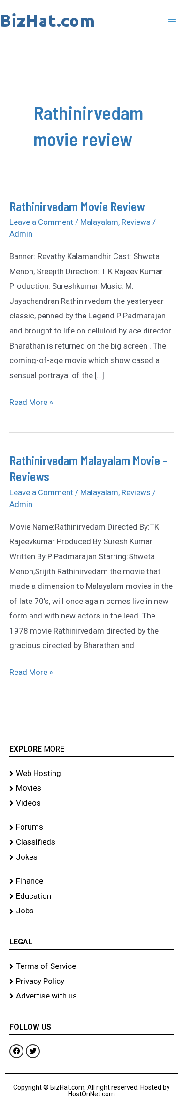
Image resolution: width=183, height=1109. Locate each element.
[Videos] (91, 803)
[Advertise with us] (91, 996)
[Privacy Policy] (91, 981)
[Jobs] (91, 911)
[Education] (91, 896)
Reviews (136, 222)
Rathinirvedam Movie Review (77, 206)
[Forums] (91, 827)
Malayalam (99, 222)
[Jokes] (91, 857)
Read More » (31, 401)
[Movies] (91, 788)
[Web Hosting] (91, 773)
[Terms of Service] (91, 966)
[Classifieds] (91, 842)
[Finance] (91, 881)
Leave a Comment (41, 222)
